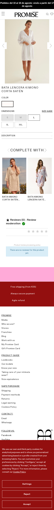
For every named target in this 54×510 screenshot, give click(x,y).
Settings (27, 484)
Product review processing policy (27, 245)
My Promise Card (10, 344)
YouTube (6, 439)
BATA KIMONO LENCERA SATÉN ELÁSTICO (37, 198)
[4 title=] (42, 231)
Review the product (27, 240)
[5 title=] (46, 231)
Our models (7, 364)
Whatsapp (7, 422)
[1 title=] (29, 231)
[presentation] (4, 45)
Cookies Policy (9, 407)
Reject (27, 494)
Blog (4, 336)
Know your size (9, 368)
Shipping (6, 390)
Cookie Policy (19, 472)
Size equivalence (10, 379)
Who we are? (8, 324)
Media (5, 320)
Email (4, 418)
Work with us (8, 340)
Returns (6, 398)
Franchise (7, 332)
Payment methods (11, 394)
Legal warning (9, 402)
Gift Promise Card (11, 348)
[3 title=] (37, 231)
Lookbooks (7, 359)
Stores (5, 328)
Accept (27, 504)
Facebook (7, 435)
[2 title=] (33, 231)
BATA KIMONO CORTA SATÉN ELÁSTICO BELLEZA (10, 198)
